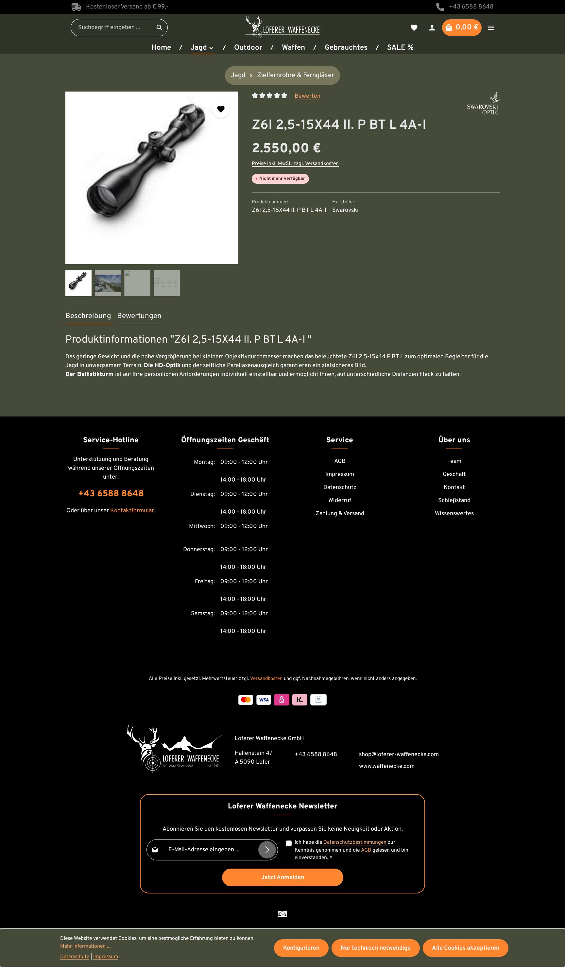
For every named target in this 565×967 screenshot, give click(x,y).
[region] (152, 194)
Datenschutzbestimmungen (354, 842)
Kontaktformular (132, 511)
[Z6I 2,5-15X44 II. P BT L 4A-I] (151, 178)
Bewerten (307, 96)
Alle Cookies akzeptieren (465, 948)
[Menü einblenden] (491, 27)
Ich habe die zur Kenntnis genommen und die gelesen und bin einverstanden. (351, 850)
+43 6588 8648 (471, 7)
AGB (340, 461)
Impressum (339, 474)
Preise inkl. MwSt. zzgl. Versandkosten (295, 164)
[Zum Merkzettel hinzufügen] (221, 109)
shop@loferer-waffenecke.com (399, 754)
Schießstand (454, 500)
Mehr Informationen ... (85, 946)
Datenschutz (339, 487)
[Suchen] (160, 28)
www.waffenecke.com (387, 766)
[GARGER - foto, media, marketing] (282, 914)
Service (339, 440)
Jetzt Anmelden (282, 877)
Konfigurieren (301, 948)
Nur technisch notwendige (376, 948)
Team (454, 461)
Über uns (454, 440)
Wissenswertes (454, 513)
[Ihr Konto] (432, 27)
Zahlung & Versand (340, 513)
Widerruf (339, 500)
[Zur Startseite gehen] (282, 27)
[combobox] (111, 28)
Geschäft (454, 474)
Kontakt (454, 487)
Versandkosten (266, 679)
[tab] (88, 316)
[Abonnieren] (267, 850)
